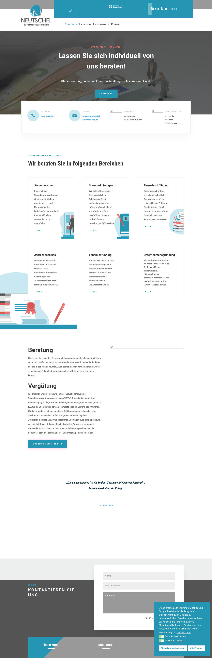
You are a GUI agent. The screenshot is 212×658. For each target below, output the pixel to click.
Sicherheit (106, 645)
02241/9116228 (47, 116)
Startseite (71, 24)
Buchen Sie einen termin (47, 444)
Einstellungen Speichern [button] (173, 648)
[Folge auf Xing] (71, 11)
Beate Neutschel (164, 9)
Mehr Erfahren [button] (184, 632)
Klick (39, 231)
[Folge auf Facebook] (64, 11)
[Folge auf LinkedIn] (77, 11)
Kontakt (116, 24)
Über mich (85, 24)
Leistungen (99, 24)
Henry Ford (107, 506)
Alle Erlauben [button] (196, 648)
